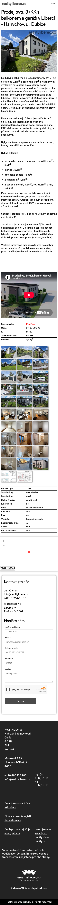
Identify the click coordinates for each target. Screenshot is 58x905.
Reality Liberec (13, 729)
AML (7, 745)
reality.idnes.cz (44, 837)
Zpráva (8, 669)
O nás (8, 737)
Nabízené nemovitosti (18, 733)
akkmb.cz (10, 807)
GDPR (8, 741)
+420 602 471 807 (15, 598)
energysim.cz (12, 833)
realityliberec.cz (14, 4)
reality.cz (40, 841)
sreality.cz (41, 833)
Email (7, 637)
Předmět (9, 658)
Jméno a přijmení (12, 627)
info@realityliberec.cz (17, 594)
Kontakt (9, 749)
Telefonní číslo (11, 648)
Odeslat (20, 701)
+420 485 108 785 (15, 775)
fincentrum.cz (13, 820)
